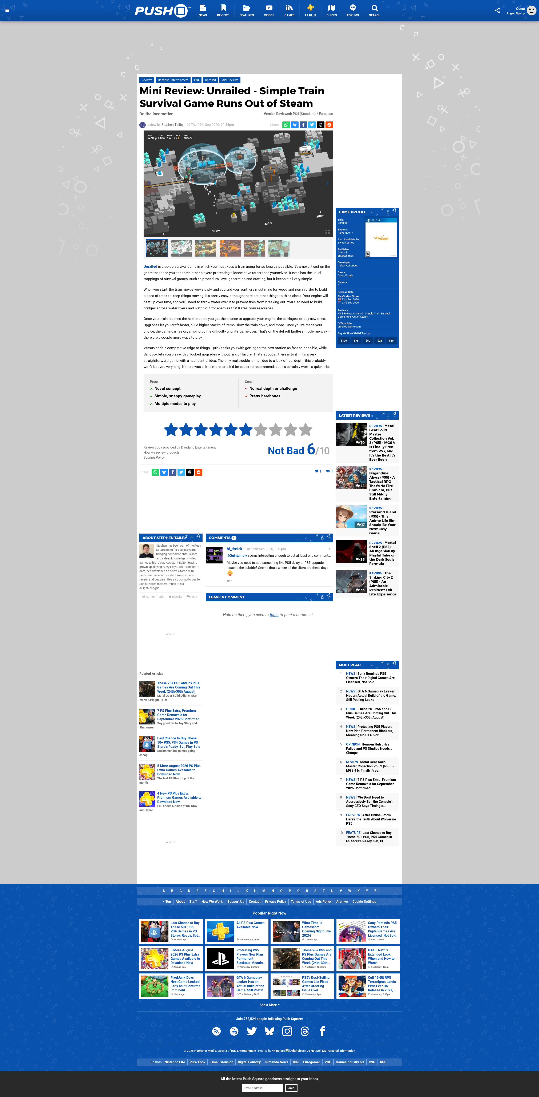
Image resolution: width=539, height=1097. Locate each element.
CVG (372, 1062)
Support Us (235, 902)
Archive (342, 902)
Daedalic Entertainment (173, 80)
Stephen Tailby (172, 125)
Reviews (146, 80)
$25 (380, 340)
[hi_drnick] (214, 561)
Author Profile (154, 597)
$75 (356, 340)
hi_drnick (234, 549)
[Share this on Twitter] (312, 124)
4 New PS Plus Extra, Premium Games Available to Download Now (179, 797)
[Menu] (7, 10)
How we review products (162, 452)
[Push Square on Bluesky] (269, 1032)
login (274, 614)
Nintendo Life (175, 1062)
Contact (254, 902)
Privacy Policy (275, 902)
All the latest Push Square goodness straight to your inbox (269, 1079)
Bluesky (176, 597)
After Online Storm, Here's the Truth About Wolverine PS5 (371, 819)
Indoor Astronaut (348, 265)
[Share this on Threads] (320, 124)
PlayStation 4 (345, 232)
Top (168, 902)
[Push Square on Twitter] (252, 1032)
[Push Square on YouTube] (234, 1032)
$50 (368, 340)
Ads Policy (324, 902)
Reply (193, 597)
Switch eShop (346, 242)
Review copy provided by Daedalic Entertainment (180, 447)
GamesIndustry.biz (350, 1062)
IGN (296, 1062)
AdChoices (297, 1051)
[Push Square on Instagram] (287, 1032)
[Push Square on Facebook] (322, 1032)
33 (362, 590)
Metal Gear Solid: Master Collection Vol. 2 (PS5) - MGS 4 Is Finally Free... (370, 766)
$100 (344, 340)
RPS (383, 1062)
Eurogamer (311, 1062)
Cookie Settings (364, 902)
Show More (269, 1005)
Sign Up (520, 13)
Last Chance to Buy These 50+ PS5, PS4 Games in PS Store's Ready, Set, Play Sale (178, 742)
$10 (391, 340)
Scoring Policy (154, 457)
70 (362, 443)
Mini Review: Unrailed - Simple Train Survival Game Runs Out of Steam (364, 315)
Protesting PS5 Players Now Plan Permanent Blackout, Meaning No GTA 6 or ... (369, 731)
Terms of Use (301, 902)
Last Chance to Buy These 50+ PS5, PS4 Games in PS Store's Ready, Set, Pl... (369, 837)
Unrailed (210, 80)
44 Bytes (278, 1051)
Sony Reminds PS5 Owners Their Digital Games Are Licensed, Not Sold (370, 678)
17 (363, 525)
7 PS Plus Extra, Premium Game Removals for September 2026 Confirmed (178, 715)
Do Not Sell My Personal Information (331, 1051)
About (180, 902)
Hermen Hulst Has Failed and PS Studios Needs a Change (369, 748)
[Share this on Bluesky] (295, 124)
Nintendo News (276, 1062)
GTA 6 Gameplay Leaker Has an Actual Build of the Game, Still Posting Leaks (371, 695)
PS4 (196, 80)
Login (510, 13)
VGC (328, 1062)
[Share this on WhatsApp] (286, 124)
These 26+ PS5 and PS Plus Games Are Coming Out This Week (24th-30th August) (178, 687)
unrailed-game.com (349, 326)
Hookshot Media (205, 1051)
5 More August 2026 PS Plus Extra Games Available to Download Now (178, 770)
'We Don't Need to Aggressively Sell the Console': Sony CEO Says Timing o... (369, 801)
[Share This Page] (497, 10)
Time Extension (221, 1062)
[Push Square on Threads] (305, 1032)
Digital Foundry (249, 1062)
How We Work (212, 902)
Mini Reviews (229, 80)
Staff (193, 902)
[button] (149, 183)
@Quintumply (237, 556)
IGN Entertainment (243, 1051)
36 (362, 560)
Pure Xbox (197, 1062)
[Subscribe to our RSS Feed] (216, 1032)
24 (362, 486)
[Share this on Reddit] (329, 124)
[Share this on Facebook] (303, 124)
